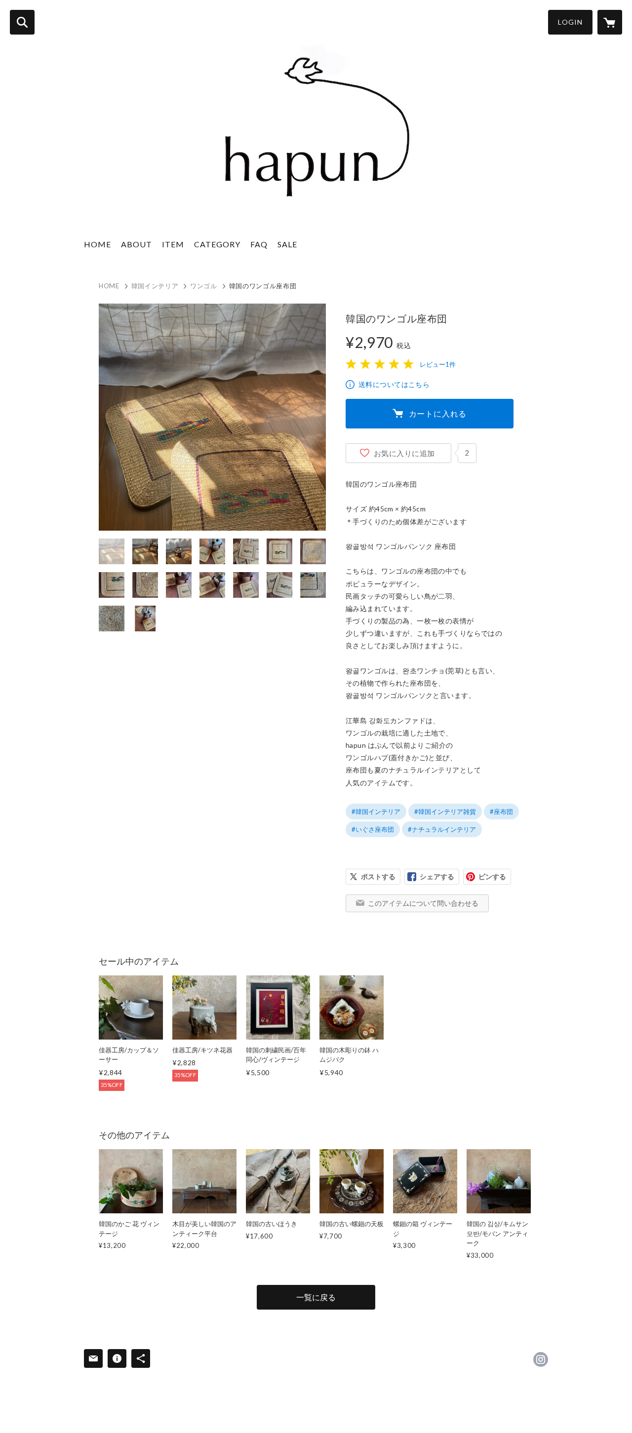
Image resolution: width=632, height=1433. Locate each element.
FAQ (259, 244)
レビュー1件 (438, 364)
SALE (287, 244)
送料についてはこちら (394, 384)
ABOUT (136, 244)
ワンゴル (203, 286)
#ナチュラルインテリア (442, 829)
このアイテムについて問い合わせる (423, 903)
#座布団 (501, 811)
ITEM (173, 244)
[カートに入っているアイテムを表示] (609, 22)
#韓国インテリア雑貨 (445, 811)
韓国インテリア (155, 286)
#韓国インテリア (376, 811)
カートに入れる (438, 413)
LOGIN (570, 22)
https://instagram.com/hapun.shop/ (540, 1359)
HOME (97, 244)
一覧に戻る (316, 1297)
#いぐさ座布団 (373, 829)
